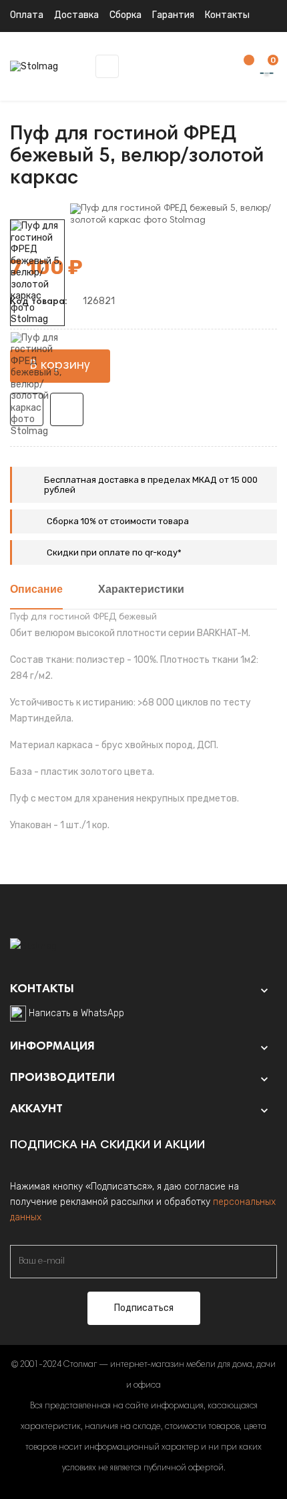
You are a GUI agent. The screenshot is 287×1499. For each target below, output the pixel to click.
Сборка (125, 15)
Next (37, 210)
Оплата (26, 15)
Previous (37, 446)
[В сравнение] (66, 409)
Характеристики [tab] (141, 590)
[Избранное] (242, 67)
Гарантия (173, 15)
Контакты (227, 15)
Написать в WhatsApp (76, 1013)
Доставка (76, 15)
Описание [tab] (36, 590)
